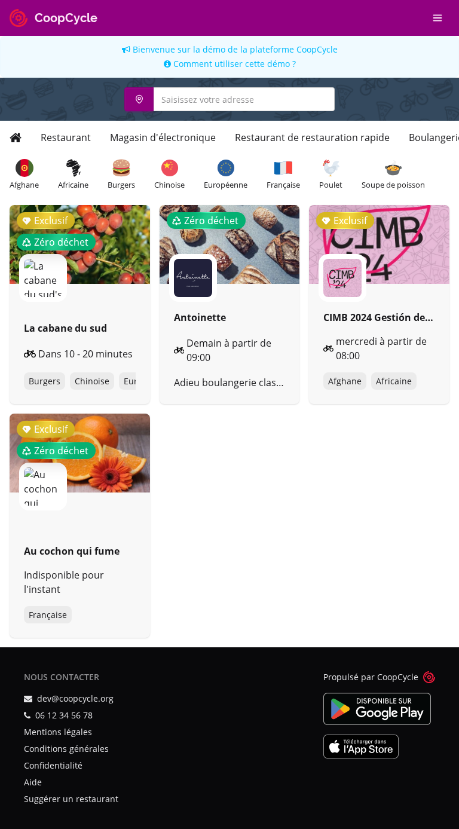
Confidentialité (53, 765)
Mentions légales (58, 732)
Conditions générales (66, 748)
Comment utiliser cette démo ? (233, 63)
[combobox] (229, 99)
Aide (33, 782)
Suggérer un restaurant (71, 798)
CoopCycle (317, 49)
